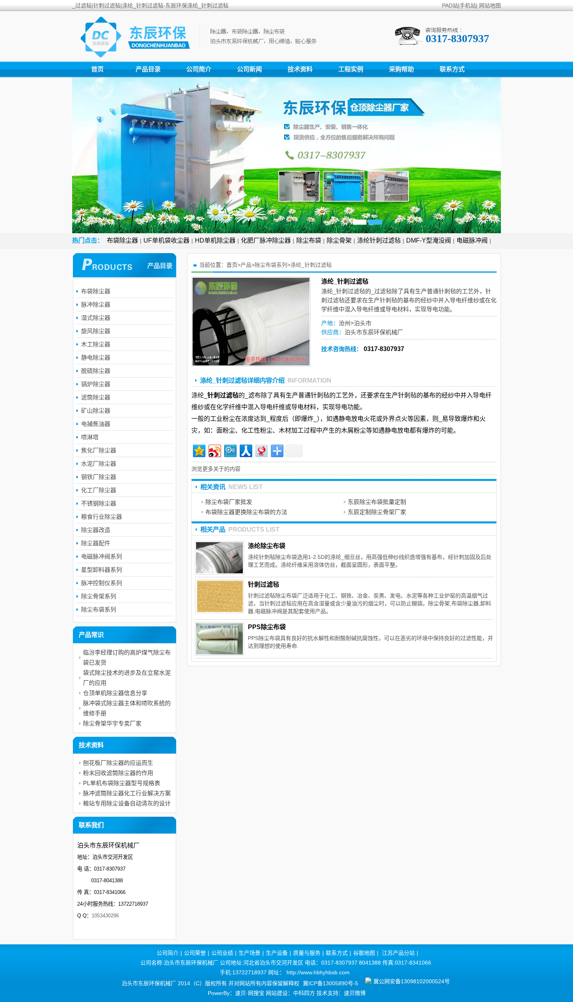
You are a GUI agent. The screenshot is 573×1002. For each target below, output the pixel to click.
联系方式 (452, 69)
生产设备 (277, 953)
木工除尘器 (95, 344)
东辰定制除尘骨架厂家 (377, 512)
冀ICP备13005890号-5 (330, 983)
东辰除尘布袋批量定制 (377, 501)
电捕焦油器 (95, 423)
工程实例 (350, 69)
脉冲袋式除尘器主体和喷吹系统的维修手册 (127, 708)
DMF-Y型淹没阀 (428, 240)
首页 (97, 69)
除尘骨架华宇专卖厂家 (112, 723)
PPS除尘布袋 (267, 627)
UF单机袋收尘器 (166, 240)
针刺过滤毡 (350, 291)
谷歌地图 (364, 953)
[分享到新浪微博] (214, 450)
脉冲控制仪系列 (101, 583)
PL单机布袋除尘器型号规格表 (121, 783)
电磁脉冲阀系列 (101, 556)
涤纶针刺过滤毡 (379, 240)
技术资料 (300, 69)
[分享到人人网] (245, 450)
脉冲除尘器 (95, 304)
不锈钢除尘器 (98, 503)
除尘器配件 (95, 543)
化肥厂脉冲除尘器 (266, 240)
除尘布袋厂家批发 (228, 501)
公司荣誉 (195, 953)
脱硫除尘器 (95, 370)
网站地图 (490, 5)
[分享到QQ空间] (198, 450)
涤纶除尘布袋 (266, 546)
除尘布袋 (308, 240)
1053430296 (105, 916)
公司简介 (198, 69)
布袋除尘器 (122, 240)
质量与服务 (306, 953)
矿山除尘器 (95, 410)
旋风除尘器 (95, 331)
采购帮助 (401, 69)
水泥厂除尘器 (98, 463)
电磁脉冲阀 (472, 240)
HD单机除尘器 (215, 240)
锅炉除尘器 (95, 384)
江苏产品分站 (398, 953)
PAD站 (450, 5)
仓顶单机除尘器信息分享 (115, 693)
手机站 (468, 5)
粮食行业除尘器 (101, 516)
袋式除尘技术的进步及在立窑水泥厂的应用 (127, 677)
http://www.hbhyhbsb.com (318, 972)
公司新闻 (249, 69)
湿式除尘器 (95, 317)
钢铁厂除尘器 (98, 477)
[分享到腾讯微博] (230, 450)
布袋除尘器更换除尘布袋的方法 (246, 512)
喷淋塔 (90, 437)
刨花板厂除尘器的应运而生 (118, 762)
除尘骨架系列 (98, 596)
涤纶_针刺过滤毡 (311, 265)
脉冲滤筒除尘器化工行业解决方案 (127, 793)
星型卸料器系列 (101, 569)
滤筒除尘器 (95, 397)
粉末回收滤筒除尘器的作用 (118, 773)
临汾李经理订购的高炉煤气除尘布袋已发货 (127, 657)
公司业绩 (222, 953)
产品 (246, 265)
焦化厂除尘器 (98, 450)
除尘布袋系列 (271, 265)
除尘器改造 (95, 530)
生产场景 (249, 953)
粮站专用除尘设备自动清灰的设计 (127, 803)
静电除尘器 (95, 357)
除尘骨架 (339, 240)
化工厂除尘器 (98, 490)
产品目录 (148, 69)
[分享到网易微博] (261, 450)
